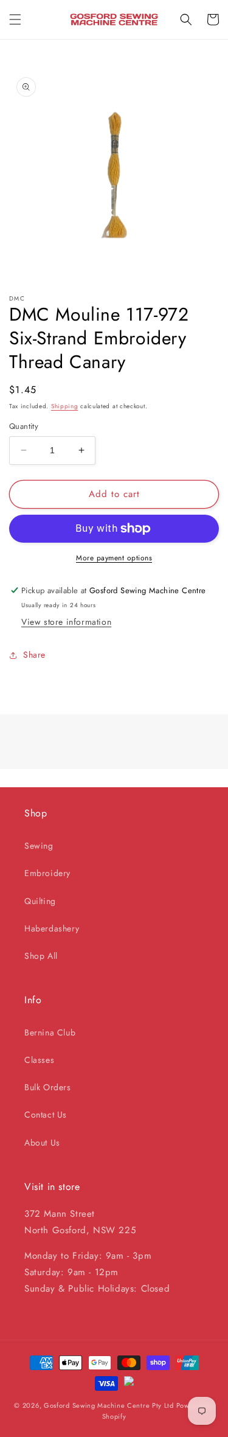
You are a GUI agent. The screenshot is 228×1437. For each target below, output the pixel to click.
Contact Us (45, 1114)
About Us (42, 1142)
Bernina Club (49, 1032)
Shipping (64, 406)
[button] (15, 19)
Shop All (41, 956)
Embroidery (47, 873)
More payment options (114, 557)
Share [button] (34, 655)
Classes (39, 1060)
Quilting (40, 901)
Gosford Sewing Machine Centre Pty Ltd (109, 1405)
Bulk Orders (47, 1087)
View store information (66, 622)
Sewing (39, 846)
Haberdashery (51, 928)
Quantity (23, 426)
